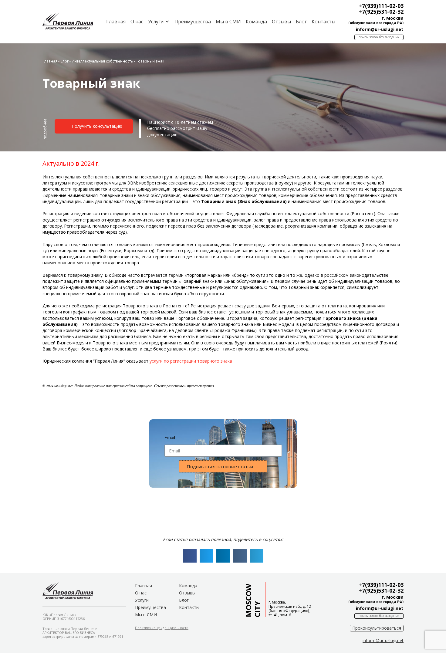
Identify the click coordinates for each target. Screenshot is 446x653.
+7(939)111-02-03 (381, 5)
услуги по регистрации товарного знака (191, 361)
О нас (136, 21)
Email (169, 437)
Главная (116, 21)
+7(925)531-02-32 (381, 11)
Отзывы (281, 21)
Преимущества (192, 21)
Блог (301, 21)
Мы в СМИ (228, 21)
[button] (45, 131)
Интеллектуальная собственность (102, 61)
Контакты (323, 21)
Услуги (142, 600)
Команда (256, 21)
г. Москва (393, 18)
